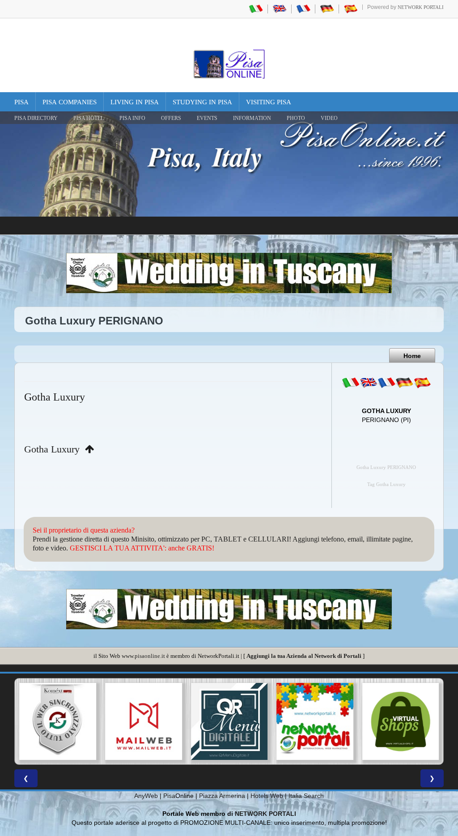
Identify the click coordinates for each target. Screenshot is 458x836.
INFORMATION (252, 118)
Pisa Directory (36, 118)
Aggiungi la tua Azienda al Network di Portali (303, 656)
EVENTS (207, 118)
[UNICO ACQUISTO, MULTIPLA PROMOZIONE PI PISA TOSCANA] (314, 721)
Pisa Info (132, 118)
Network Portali (421, 7)
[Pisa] (229, 64)
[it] (351, 383)
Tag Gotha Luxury (386, 484)
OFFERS (171, 118)
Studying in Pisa (202, 102)
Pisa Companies (69, 102)
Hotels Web (266, 795)
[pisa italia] (256, 8)
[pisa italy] (279, 8)
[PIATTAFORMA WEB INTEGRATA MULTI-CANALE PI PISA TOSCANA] (57, 721)
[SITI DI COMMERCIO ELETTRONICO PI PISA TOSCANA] (400, 721)
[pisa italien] (327, 8)
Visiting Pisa (268, 102)
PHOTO (296, 118)
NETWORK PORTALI (265, 813)
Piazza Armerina (222, 795)
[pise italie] (303, 8)
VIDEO (329, 118)
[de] (404, 383)
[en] (368, 383)
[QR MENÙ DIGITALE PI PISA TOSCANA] (229, 721)
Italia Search (306, 795)
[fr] (386, 383)
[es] (422, 383)
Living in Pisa (134, 102)
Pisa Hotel (88, 118)
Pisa (21, 102)
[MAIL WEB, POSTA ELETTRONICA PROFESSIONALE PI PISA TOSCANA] (143, 721)
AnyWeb (146, 795)
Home (412, 355)
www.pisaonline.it (143, 656)
